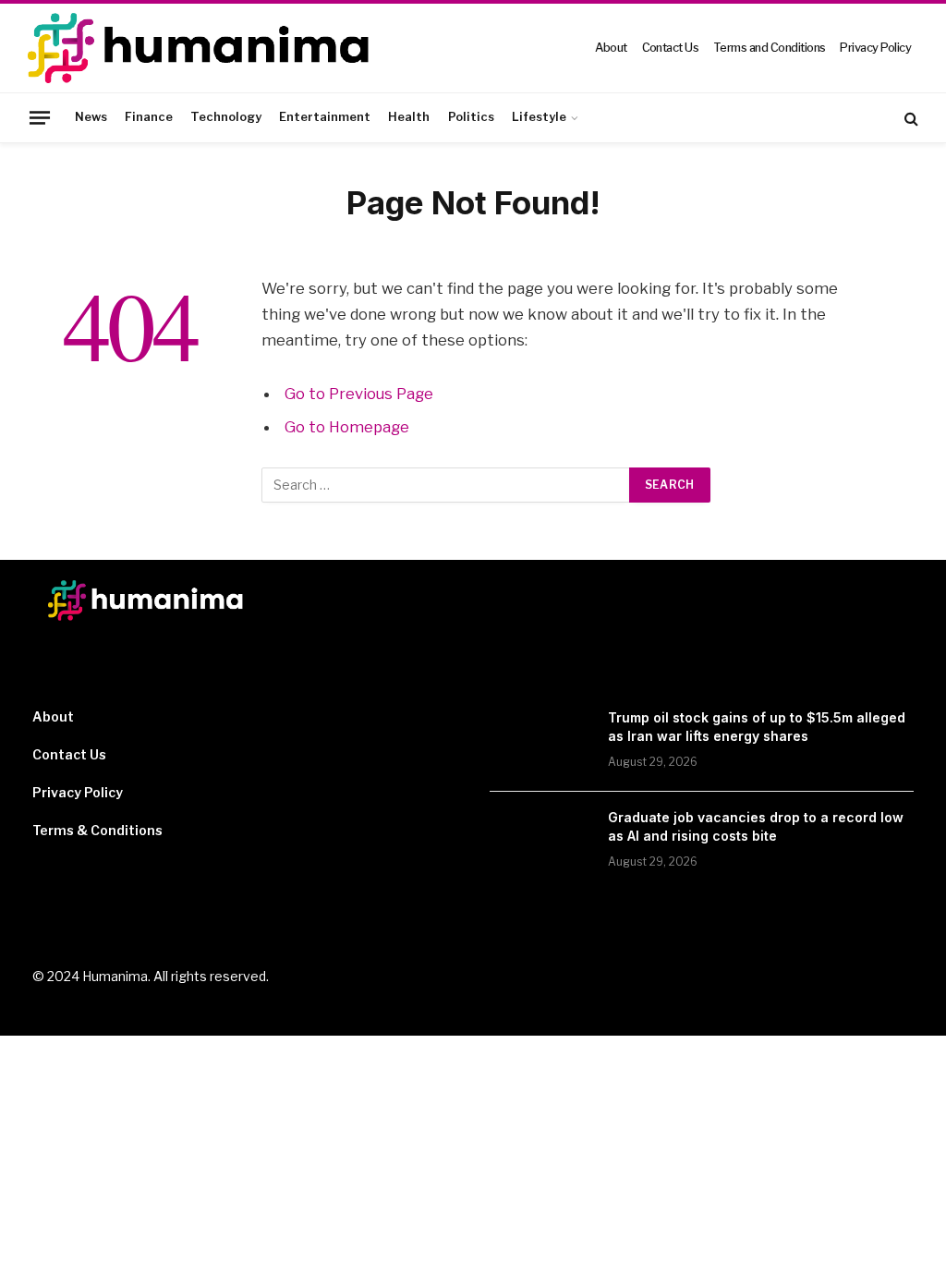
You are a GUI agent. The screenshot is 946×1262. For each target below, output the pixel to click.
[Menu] (40, 117)
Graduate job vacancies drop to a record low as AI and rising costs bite (756, 826)
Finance (149, 117)
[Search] (909, 118)
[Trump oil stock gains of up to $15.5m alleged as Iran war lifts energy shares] (540, 742)
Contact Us (670, 48)
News (91, 117)
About (610, 48)
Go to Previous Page (359, 393)
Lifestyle (539, 117)
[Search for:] (446, 485)
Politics (471, 117)
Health (409, 117)
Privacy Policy (875, 48)
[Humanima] (200, 48)
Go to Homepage (347, 427)
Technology (225, 117)
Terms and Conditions (769, 48)
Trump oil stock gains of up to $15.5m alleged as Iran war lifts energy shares (756, 727)
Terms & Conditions (97, 830)
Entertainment (324, 117)
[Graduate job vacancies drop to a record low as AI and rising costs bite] (540, 842)
